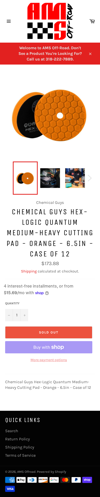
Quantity (12, 303)
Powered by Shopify (51, 472)
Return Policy (17, 439)
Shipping (29, 271)
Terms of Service (20, 455)
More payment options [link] (49, 360)
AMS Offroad (26, 472)
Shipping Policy (19, 447)
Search (11, 430)
